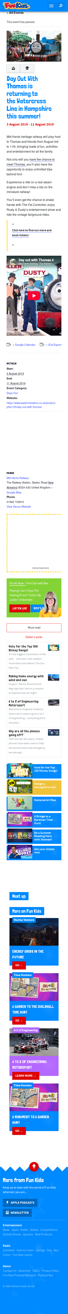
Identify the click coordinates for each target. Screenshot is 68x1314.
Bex (56, 1250)
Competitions (49, 1230)
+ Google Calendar (24, 345)
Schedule (9, 1250)
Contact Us (9, 1271)
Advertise (24, 1271)
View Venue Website (19, 506)
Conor (7, 1255)
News (6, 1230)
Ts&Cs (36, 1271)
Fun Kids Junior (23, 1255)
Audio (24, 1230)
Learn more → (25, 1076)
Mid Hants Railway (18, 478)
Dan (49, 1250)
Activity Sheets (12, 1234)
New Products (44, 1234)
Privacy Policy (50, 1271)
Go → (19, 965)
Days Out (12, 393)
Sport (15, 1230)
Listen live (19, 608)
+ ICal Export (53, 345)
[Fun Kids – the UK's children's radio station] (17, 5)
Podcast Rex (45, 1275)
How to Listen (25, 1250)
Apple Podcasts (22, 1203)
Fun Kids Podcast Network (19, 1275)
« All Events (15, 12)
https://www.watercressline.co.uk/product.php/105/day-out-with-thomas (31, 405)
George (40, 1250)
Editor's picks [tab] (34, 637)
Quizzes (28, 1234)
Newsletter (20, 1213)
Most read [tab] (34, 628)
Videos (34, 1230)
